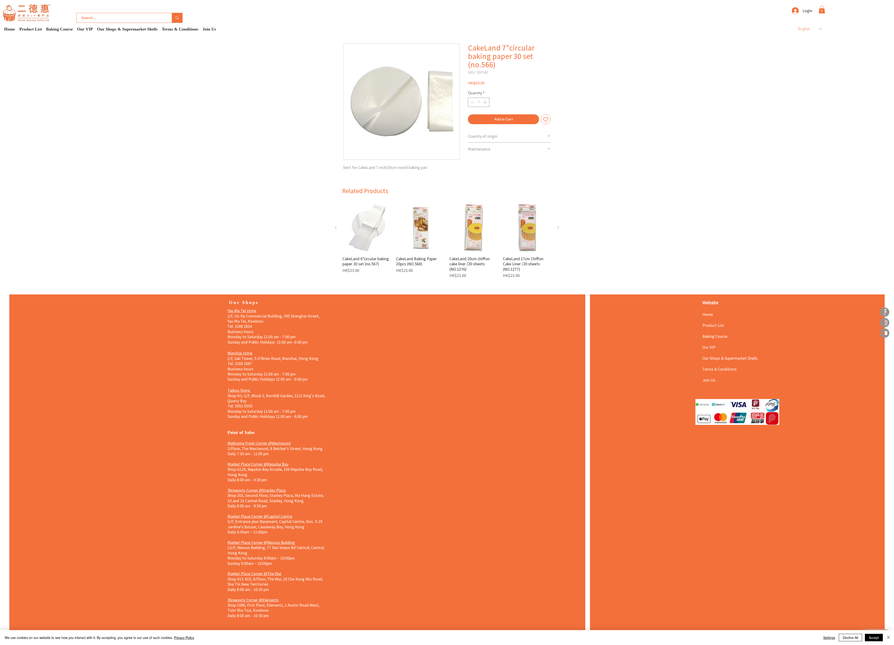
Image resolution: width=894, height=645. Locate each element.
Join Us (708, 380)
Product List (713, 325)
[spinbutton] (478, 102)
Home (707, 314)
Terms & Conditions (718, 369)
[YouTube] (884, 333)
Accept (874, 637)
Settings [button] (829, 637)
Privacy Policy (184, 637)
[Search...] (177, 18)
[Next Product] (558, 227)
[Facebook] (884, 312)
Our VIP (708, 347)
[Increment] (485, 102)
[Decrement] (472, 102)
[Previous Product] (336, 227)
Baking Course (714, 336)
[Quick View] (366, 227)
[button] (822, 9)
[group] (447, 240)
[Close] (888, 637)
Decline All (850, 637)
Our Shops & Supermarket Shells (718, 358)
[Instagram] (884, 322)
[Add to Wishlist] (546, 119)
